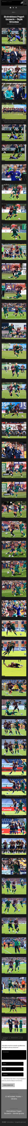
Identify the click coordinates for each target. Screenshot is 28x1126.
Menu (13, 12)
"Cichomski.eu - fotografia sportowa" (16, 1122)
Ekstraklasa (5, 1037)
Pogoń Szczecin (14, 1037)
